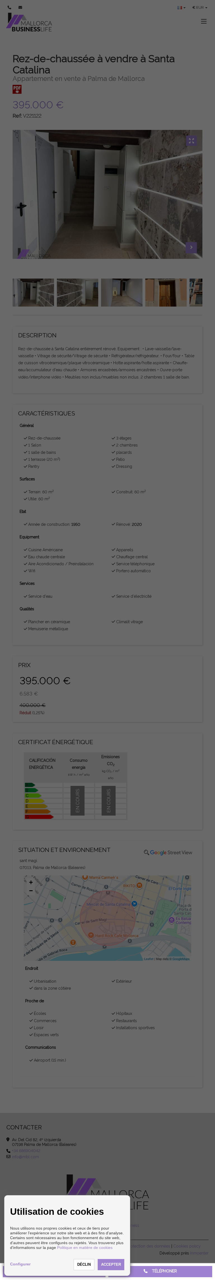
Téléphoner (162, 1271)
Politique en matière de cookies (85, 1247)
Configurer (20, 1264)
